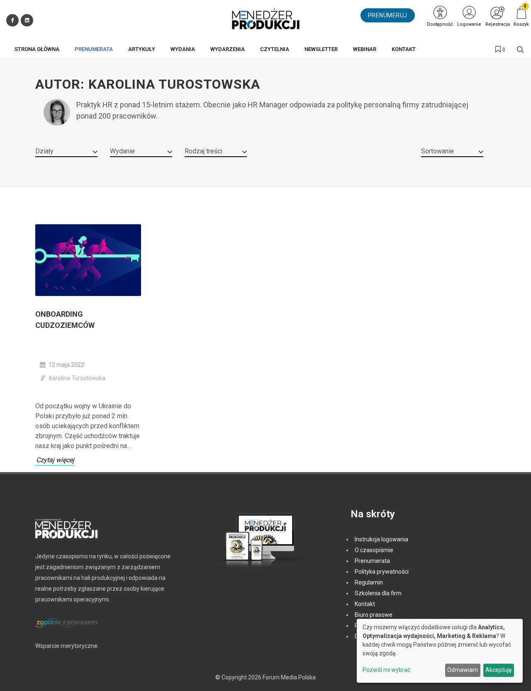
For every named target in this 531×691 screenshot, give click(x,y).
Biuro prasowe (373, 614)
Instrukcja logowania (381, 539)
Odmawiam (462, 670)
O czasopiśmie (374, 550)
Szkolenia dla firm (378, 593)
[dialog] (440, 651)
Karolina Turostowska (77, 378)
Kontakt (365, 604)
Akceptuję (498, 670)
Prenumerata (372, 561)
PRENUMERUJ (387, 15)
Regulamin (369, 582)
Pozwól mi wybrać (386, 670)
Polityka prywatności (382, 571)
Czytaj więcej (55, 460)
